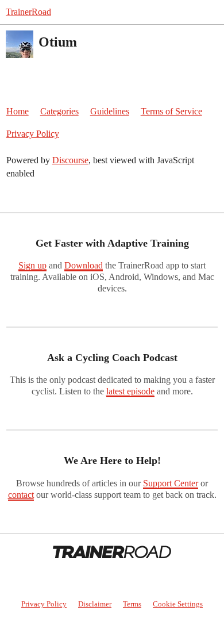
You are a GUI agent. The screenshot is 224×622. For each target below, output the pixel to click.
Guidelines (109, 111)
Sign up (32, 265)
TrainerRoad (28, 12)
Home (17, 111)
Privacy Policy (32, 134)
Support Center (170, 483)
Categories (59, 111)
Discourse (70, 160)
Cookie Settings (178, 604)
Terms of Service (171, 111)
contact (21, 495)
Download (83, 265)
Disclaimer (94, 604)
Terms (132, 604)
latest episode (130, 391)
